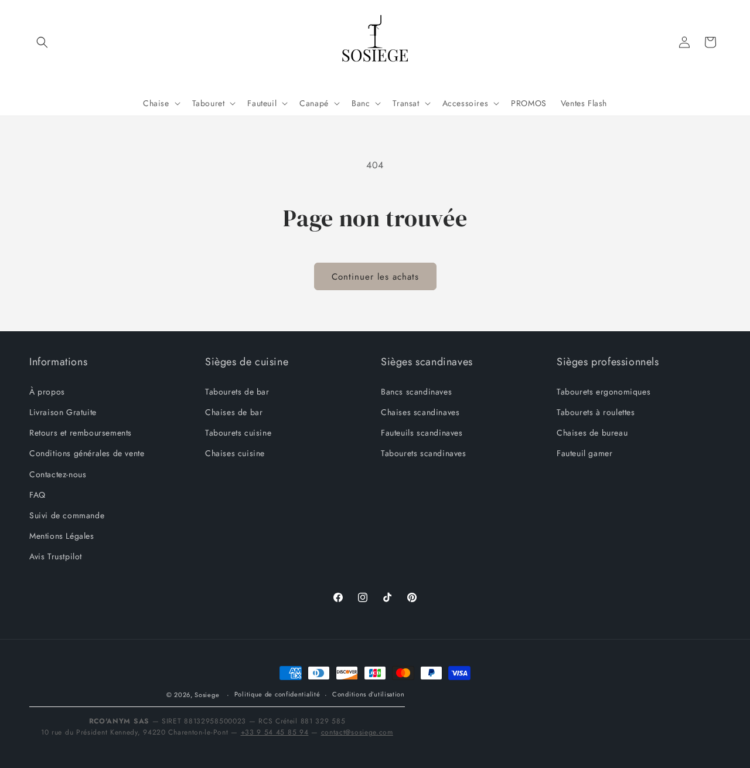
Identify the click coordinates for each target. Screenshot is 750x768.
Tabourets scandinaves (423, 453)
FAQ (37, 495)
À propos (47, 391)
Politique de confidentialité (277, 694)
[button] (42, 42)
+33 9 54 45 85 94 (275, 732)
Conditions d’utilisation (368, 694)
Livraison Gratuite (63, 412)
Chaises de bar (233, 412)
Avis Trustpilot (55, 556)
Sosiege (207, 694)
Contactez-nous (57, 474)
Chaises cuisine (235, 453)
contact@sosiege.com (357, 732)
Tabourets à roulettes (596, 412)
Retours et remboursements (80, 433)
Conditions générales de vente (86, 453)
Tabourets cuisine (238, 433)
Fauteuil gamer (584, 453)
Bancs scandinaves (416, 391)
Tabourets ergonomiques (603, 391)
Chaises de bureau (592, 433)
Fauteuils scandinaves (422, 433)
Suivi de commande (66, 515)
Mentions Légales (61, 536)
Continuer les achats (375, 276)
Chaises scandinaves (420, 412)
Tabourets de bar (237, 391)
